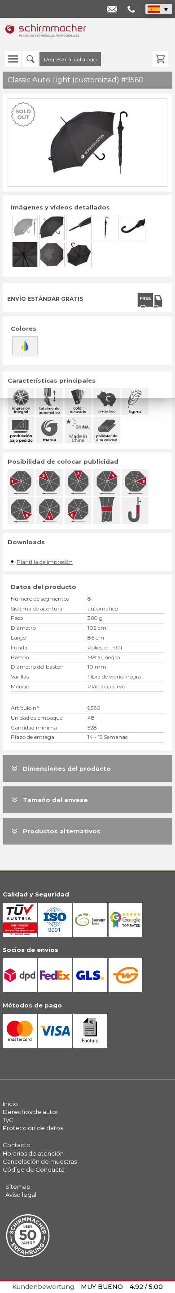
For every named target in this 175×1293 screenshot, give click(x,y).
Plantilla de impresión (45, 562)
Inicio (10, 1103)
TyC (8, 1119)
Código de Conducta (34, 1169)
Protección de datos (33, 1127)
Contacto (17, 1144)
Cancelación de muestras (40, 1161)
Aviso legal (20, 1194)
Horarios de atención (33, 1153)
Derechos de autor (30, 1111)
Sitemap (18, 1186)
